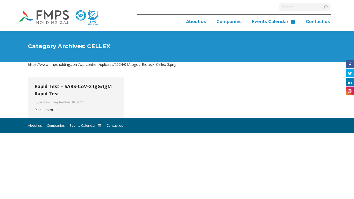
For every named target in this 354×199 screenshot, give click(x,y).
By (41, 102)
